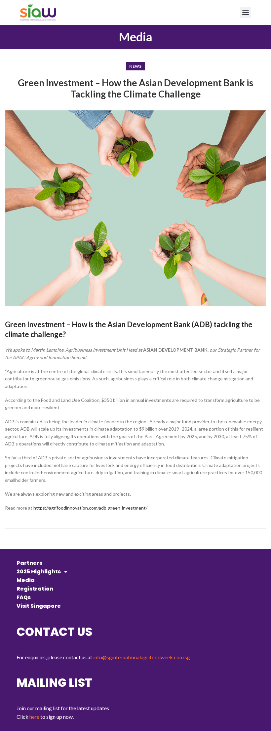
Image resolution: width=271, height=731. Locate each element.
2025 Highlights (39, 571)
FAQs (24, 597)
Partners (29, 563)
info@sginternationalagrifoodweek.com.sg (141, 657)
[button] (245, 12)
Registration (35, 589)
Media (26, 580)
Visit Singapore (39, 606)
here (34, 716)
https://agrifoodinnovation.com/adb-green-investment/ (90, 508)
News (135, 66)
